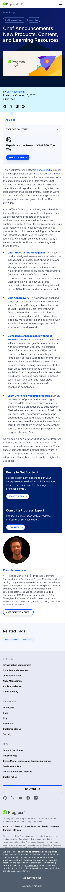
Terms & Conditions (13, 750)
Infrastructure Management (17, 665)
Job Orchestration (12, 676)
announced (43, 169)
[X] (13, 798)
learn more (15, 527)
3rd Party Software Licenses (17, 772)
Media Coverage (50, 826)
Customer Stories (12, 729)
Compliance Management (16, 670)
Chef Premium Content (14, 20)
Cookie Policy (10, 777)
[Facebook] (28, 798)
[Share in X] (11, 106)
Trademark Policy (12, 766)
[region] (32, 870)
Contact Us (32, 789)
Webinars (8, 724)
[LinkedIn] (36, 798)
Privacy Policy (10, 756)
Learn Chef (34, 20)
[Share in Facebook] (5, 106)
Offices (17, 830)
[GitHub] (5, 798)
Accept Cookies (32, 878)
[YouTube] (20, 798)
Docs (5, 713)
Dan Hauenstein (14, 570)
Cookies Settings (32, 886)
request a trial (17, 496)
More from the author (17, 612)
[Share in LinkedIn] (17, 106)
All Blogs (10, 12)
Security (7, 734)
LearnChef (8, 708)
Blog (5, 718)
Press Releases (32, 826)
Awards (18, 826)
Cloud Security (10, 692)
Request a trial (17, 157)
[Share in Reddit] (23, 106)
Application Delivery (13, 686)
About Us (8, 826)
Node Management (13, 681)
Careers (7, 830)
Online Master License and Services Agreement (27, 761)
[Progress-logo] (14, 813)
